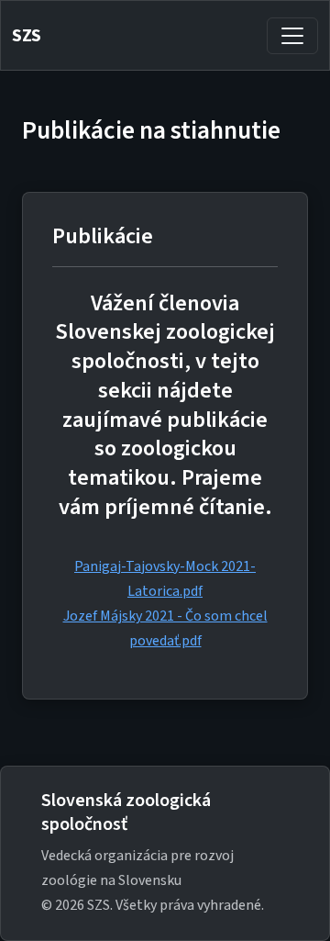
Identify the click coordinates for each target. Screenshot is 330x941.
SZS (26, 36)
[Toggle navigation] (292, 35)
